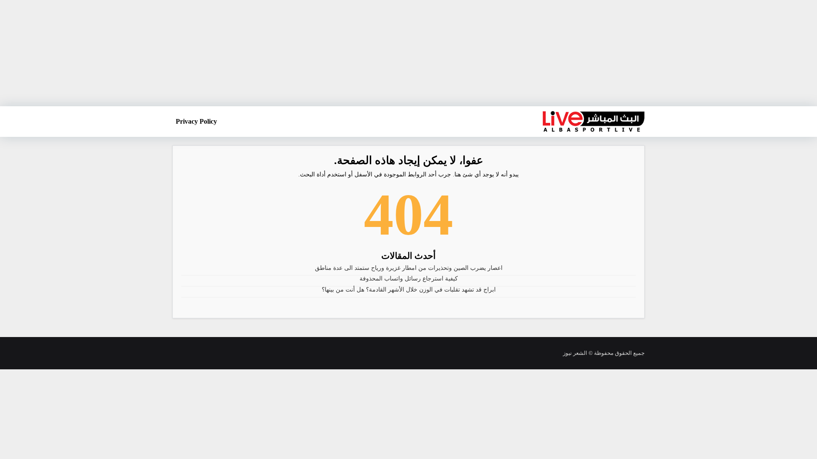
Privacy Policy (196, 121)
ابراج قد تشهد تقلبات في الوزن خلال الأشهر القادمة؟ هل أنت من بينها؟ (409, 289)
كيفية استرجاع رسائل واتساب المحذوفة (409, 278)
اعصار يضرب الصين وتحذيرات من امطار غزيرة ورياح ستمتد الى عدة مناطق (409, 268)
